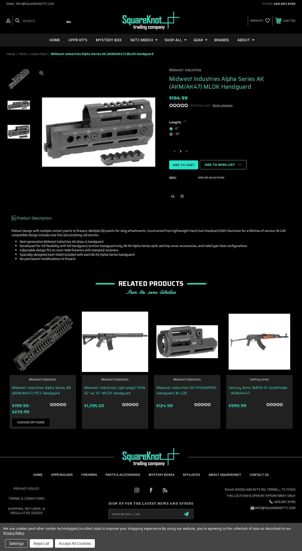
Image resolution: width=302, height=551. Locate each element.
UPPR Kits (77, 40)
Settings (16, 543)
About (243, 40)
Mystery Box (109, 40)
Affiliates (191, 474)
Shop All (173, 40)
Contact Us (259, 474)
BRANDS (221, 40)
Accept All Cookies (75, 543)
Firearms (89, 474)
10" (177, 133)
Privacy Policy (26, 488)
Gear (198, 40)
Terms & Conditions (26, 498)
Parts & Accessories (122, 474)
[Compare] (66, 340)
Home (54, 40)
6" (177, 128)
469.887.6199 (284, 3)
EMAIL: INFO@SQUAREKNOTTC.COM (30, 3)
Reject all (41, 543)
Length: (177, 122)
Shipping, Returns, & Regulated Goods (26, 510)
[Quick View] (66, 317)
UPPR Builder (62, 474)
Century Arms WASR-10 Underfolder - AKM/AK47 (258, 390)
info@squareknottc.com (275, 507)
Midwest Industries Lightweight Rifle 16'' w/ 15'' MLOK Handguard (115, 390)
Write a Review (223, 105)
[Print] (172, 196)
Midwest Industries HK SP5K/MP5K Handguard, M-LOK (186, 390)
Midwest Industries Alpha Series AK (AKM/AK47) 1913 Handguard (41, 390)
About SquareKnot (225, 474)
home (37, 474)
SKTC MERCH (141, 40)
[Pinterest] (182, 196)
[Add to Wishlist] (66, 329)
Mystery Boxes (161, 474)
